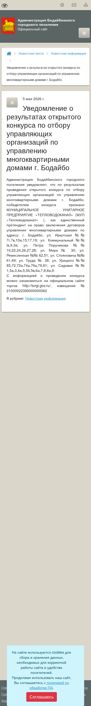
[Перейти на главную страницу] (62, 5)
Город (5, 694)
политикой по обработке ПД (49, 685)
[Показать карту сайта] (86, 5)
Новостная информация (68, 53)
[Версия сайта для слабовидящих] (4, 5)
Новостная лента (31, 53)
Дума (5, 700)
